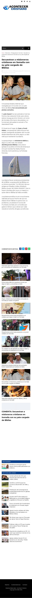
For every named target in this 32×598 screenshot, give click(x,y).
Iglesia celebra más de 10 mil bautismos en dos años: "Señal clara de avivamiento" (18, 539)
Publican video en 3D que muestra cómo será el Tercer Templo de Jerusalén (19, 526)
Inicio (3, 53)
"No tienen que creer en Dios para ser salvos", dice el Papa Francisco (19, 518)
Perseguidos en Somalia (17, 53)
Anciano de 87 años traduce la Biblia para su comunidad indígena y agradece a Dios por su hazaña (19, 498)
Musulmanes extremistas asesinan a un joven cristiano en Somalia (15, 333)
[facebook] (21, 1)
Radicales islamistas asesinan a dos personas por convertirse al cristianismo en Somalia (15, 266)
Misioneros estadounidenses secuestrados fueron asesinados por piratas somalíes (14, 366)
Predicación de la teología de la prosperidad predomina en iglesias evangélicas (19, 491)
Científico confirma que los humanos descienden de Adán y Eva (19, 484)
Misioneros (7, 53)
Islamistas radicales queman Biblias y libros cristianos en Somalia (14, 399)
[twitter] (27, 1)
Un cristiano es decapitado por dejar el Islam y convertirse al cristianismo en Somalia (15, 349)
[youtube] (29, 1)
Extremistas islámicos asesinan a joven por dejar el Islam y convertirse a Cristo (14, 283)
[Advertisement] (16, 29)
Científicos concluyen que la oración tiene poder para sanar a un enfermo (19, 466)
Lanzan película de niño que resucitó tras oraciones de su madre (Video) (17, 477)
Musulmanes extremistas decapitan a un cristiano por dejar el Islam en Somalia (14, 316)
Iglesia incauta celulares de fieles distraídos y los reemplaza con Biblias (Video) (19, 512)
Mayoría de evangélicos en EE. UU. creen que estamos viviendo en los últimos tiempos (19, 532)
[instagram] (24, 1)
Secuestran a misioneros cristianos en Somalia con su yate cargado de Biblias (15, 382)
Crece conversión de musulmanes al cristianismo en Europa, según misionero (19, 505)
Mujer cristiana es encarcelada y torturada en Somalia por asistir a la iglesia (15, 299)
